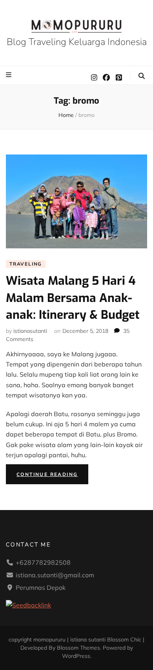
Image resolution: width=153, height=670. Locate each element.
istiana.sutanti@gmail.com (55, 575)
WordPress (76, 655)
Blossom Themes (78, 647)
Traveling (25, 264)
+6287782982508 (43, 562)
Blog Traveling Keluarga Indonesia (77, 42)
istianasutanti (30, 330)
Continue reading (52, 475)
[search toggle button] (141, 76)
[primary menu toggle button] (9, 75)
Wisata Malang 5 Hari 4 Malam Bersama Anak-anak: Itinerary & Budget (73, 298)
